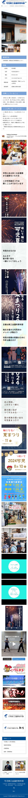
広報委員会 (6, 748)
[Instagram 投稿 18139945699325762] (14, 644)
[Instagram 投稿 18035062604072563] (14, 411)
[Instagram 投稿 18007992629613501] (14, 462)
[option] (7, 767)
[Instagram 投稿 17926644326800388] (14, 152)
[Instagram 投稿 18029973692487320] (14, 437)
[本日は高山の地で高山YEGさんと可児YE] (14, 540)
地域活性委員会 (7, 745)
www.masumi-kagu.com (16, 78)
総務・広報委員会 (8, 751)
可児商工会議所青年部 (14, 781)
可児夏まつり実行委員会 (9, 741)
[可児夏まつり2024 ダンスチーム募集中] (14, 566)
